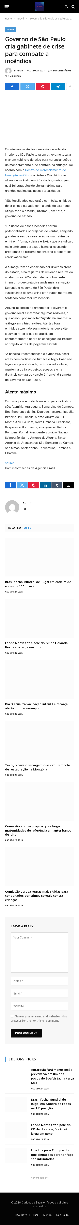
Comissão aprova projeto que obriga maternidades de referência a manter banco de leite (38, 830)
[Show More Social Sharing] (70, 86)
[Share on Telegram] (58, 86)
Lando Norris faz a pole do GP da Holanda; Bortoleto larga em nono (36, 645)
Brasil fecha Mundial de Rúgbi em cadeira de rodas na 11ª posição (51, 1103)
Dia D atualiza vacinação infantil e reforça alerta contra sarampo (36, 706)
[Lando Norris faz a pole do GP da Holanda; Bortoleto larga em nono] (39, 618)
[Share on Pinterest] (43, 86)
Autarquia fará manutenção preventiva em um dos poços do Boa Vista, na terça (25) (52, 1076)
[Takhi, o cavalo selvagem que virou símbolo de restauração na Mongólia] (39, 740)
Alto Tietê (21, 1214)
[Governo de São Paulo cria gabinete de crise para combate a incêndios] (39, 117)
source (10, 463)
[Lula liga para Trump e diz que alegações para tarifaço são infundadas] (16, 1155)
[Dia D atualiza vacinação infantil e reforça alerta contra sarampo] (39, 679)
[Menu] (7, 6)
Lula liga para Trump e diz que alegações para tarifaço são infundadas (52, 1154)
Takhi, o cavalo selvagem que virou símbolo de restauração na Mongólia (37, 767)
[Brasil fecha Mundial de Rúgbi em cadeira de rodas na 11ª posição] (39, 557)
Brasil (10, 29)
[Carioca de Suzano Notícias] (39, 6)
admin (20, 71)
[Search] (73, 6)
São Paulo (62, 1214)
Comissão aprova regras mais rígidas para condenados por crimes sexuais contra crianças (36, 895)
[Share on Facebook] (12, 86)
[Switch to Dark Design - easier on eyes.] (66, 7)
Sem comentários (61, 71)
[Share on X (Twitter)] (27, 86)
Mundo (47, 1214)
